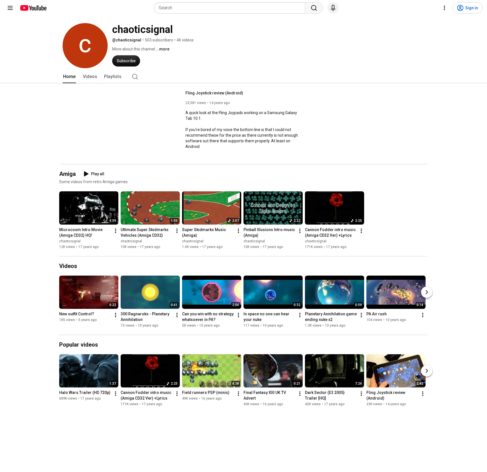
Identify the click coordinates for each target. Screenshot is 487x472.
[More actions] (115, 230)
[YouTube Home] (33, 8)
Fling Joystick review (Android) (214, 93)
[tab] (69, 76)
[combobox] (231, 8)
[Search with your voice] (333, 8)
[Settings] (444, 8)
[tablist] (243, 76)
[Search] (314, 8)
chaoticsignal (70, 241)
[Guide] (10, 8)
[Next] (426, 292)
